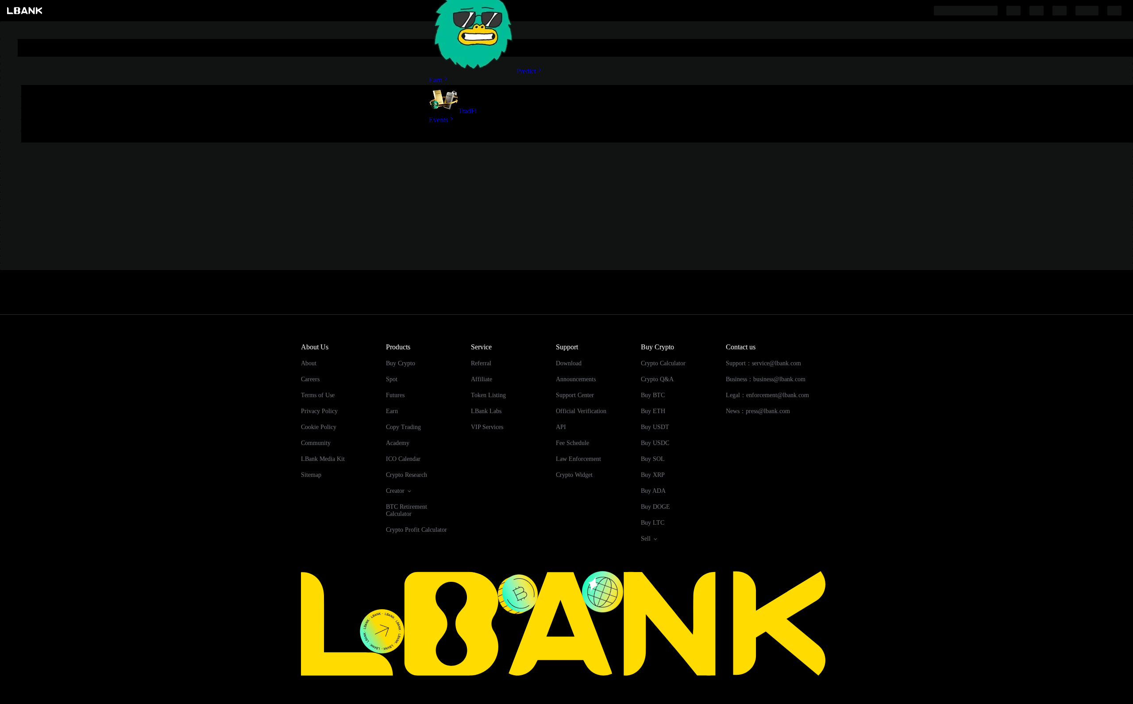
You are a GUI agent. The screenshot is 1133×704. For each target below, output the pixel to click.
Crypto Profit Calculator (416, 529)
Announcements (576, 379)
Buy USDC (655, 443)
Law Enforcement (578, 459)
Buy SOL (653, 459)
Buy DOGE (655, 506)
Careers (310, 379)
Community (316, 443)
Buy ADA (653, 490)
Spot (391, 379)
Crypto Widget (574, 475)
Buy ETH (653, 411)
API (561, 427)
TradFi (467, 111)
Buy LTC (652, 522)
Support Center (575, 395)
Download (569, 363)
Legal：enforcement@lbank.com (767, 395)
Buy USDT (655, 427)
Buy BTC (653, 395)
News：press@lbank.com (758, 411)
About (308, 363)
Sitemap (311, 475)
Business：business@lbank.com (765, 379)
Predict (526, 71)
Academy (397, 443)
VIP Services (487, 427)
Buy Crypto (400, 363)
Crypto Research (406, 475)
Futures (395, 395)
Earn (435, 80)
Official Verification (581, 411)
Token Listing (488, 395)
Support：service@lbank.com (763, 363)
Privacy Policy (319, 411)
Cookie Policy (318, 427)
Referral (481, 363)
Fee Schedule (572, 443)
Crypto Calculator (663, 363)
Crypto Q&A (657, 379)
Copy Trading (403, 427)
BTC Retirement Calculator (406, 510)
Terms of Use (318, 395)
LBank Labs (486, 411)
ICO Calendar (403, 459)
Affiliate (481, 379)
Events (438, 120)
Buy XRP (653, 475)
